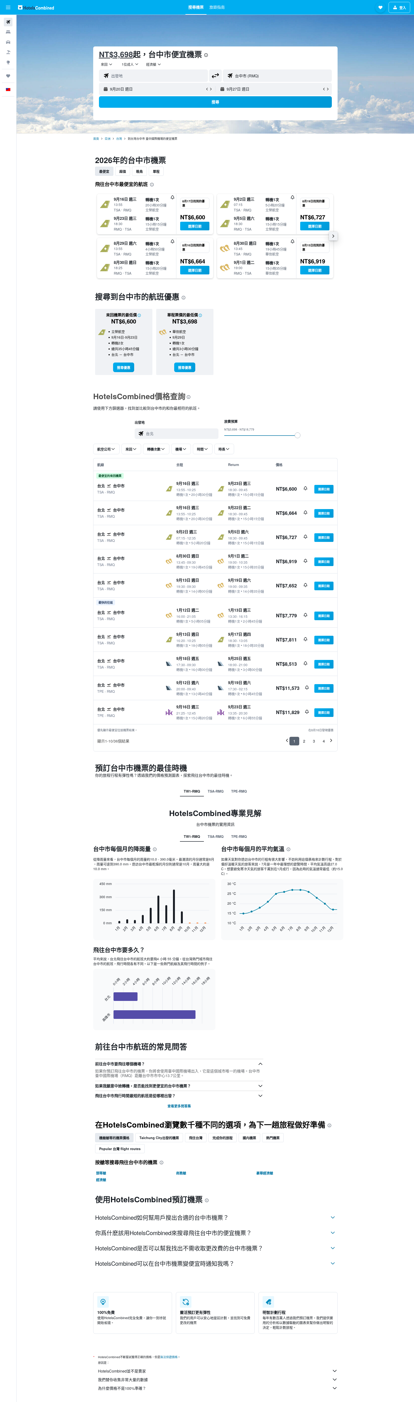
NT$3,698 (116, 54)
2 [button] (304, 741)
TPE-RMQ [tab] (239, 791)
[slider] (297, 435)
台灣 (119, 138)
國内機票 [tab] (249, 1137)
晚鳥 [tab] (139, 171)
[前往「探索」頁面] (8, 62)
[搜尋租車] (8, 42)
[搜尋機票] (8, 22)
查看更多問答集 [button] (179, 1105)
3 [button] (314, 741)
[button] (8, 7)
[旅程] (8, 76)
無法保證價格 (169, 1357)
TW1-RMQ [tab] (192, 791)
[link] (123, 367)
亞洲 (107, 138)
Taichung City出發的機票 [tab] (159, 1137)
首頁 (96, 138)
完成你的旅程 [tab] (223, 1137)
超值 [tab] (122, 171)
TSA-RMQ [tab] (216, 791)
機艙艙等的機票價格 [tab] (114, 1137)
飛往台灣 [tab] (195, 1137)
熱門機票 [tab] (273, 1137)
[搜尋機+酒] (8, 52)
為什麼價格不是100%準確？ (122, 1388)
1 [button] (294, 741)
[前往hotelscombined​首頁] (36, 7)
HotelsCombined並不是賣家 (122, 1371)
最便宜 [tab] (104, 171)
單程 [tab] (156, 171)
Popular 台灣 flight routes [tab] (120, 1148)
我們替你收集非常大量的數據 (123, 1379)
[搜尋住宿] (8, 32)
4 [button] (324, 741)
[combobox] (107, 64)
